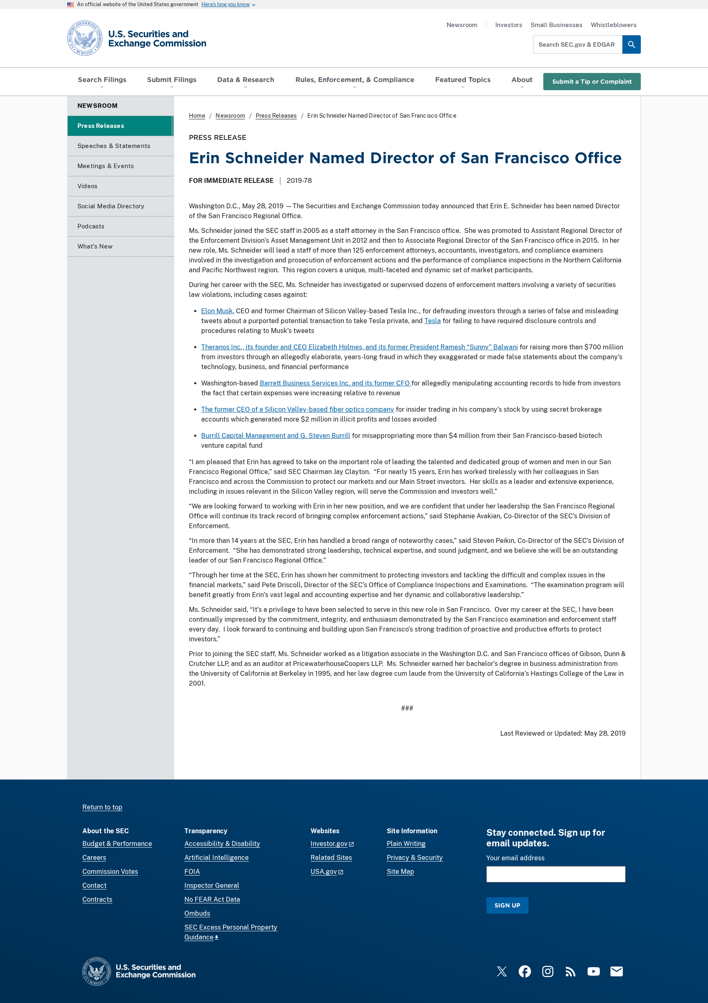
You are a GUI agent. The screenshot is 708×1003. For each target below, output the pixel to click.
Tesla (432, 321)
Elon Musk (217, 311)
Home (197, 115)
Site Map (400, 871)
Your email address (515, 858)
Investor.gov (329, 844)
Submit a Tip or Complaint (592, 81)
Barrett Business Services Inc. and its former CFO (335, 383)
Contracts (97, 899)
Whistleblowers (614, 24)
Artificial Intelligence (216, 858)
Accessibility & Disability (222, 844)
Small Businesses (557, 24)
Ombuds (197, 913)
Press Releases (276, 115)
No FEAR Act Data (212, 899)
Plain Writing (406, 844)
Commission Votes (110, 871)
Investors (508, 24)
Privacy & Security (415, 858)
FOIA (192, 871)
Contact (94, 885)
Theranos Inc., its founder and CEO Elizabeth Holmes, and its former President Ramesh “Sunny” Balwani (359, 347)
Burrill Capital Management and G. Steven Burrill (275, 436)
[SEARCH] (631, 44)
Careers (94, 858)
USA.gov (324, 871)
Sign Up (507, 905)
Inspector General (211, 885)
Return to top (102, 807)
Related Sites (331, 858)
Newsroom (462, 24)
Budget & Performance (117, 844)
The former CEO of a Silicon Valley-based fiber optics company (297, 409)
